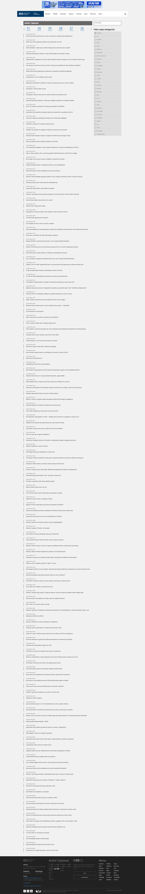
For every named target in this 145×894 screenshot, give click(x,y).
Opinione (108, 866)
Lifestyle (78, 14)
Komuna (71, 14)
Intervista (109, 877)
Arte (115, 868)
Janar (50, 868)
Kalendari (93, 14)
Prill (50, 874)
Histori (108, 875)
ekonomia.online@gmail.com (32, 878)
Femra (100, 879)
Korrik (62, 868)
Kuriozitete (102, 872)
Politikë (55, 14)
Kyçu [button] (84, 873)
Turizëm (108, 872)
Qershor (51, 879)
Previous (24, 29)
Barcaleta (116, 875)
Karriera (116, 879)
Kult (107, 868)
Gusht (62, 870)
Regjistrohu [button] (84, 877)
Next (91, 29)
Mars (50, 872)
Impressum (26, 883)
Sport (85, 14)
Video (100, 14)
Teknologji (116, 877)
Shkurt (51, 870)
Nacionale (63, 14)
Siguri (107, 870)
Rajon (100, 875)
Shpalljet (108, 879)
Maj (50, 877)
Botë (115, 872)
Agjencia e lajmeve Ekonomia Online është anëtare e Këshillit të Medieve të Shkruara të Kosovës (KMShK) (61, 891)
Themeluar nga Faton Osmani (32, 886)
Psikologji (101, 877)
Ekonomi (47, 14)
